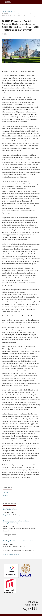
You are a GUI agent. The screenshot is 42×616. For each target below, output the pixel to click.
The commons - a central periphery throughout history (16, 522)
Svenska (5, 495)
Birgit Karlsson (8, 515)
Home (4, 12)
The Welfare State (10, 509)
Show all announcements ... (11, 555)
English (5, 492)
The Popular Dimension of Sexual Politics (19, 541)
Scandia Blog (12, 12)
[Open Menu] (2, 2)
